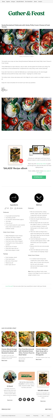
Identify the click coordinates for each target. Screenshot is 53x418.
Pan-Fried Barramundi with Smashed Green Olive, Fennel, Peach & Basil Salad (26, 352)
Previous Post (6, 409)
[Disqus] (26, 308)
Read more (4, 360)
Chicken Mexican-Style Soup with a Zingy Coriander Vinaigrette (42, 352)
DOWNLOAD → (39, 177)
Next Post (48, 409)
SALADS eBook (20, 1)
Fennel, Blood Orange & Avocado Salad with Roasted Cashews (9, 351)
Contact (40, 1)
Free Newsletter (29, 1)
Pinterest (20, 399)
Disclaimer (28, 415)
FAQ (42, 415)
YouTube (32, 399)
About (35, 1)
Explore (8, 1)
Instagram (24, 399)
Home (3, 1)
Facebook (28, 399)
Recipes (13, 1)
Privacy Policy (35, 415)
